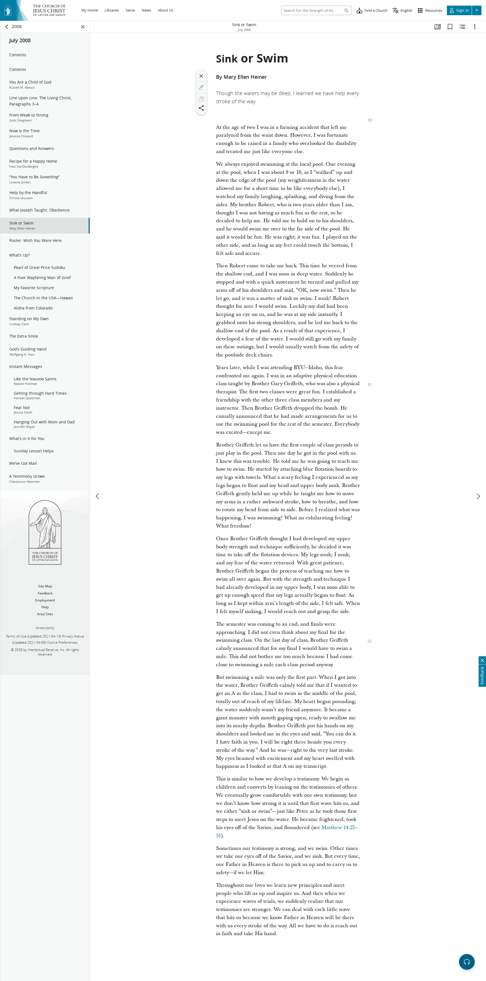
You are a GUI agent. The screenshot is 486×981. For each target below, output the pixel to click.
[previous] (98, 496)
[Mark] (201, 87)
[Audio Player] (467, 962)
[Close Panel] (82, 26)
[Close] (201, 75)
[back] (7, 26)
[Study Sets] (437, 27)
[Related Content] (462, 27)
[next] (478, 496)
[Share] (201, 108)
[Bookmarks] (450, 27)
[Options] (474, 27)
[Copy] (201, 99)
